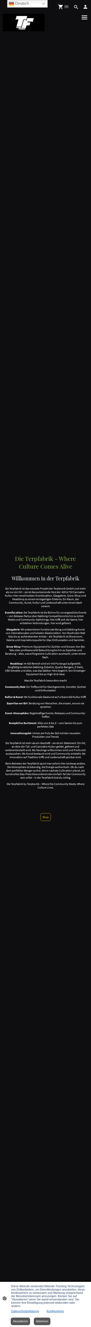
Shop (45, 817)
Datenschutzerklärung (25, 1311)
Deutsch (21, 3)
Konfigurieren (55, 1311)
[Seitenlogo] (24, 22)
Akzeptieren (20, 1321)
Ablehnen (42, 1321)
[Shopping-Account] (85, 7)
